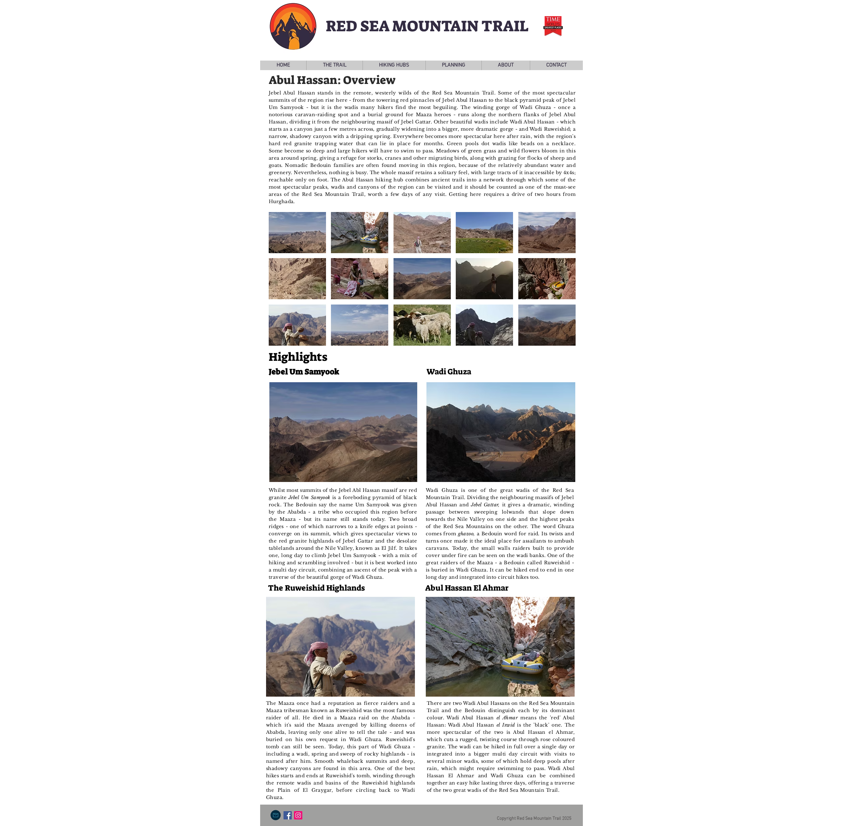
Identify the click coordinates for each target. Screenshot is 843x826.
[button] (334, 65)
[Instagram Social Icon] (298, 815)
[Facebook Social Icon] (288, 815)
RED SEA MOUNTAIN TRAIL (427, 26)
